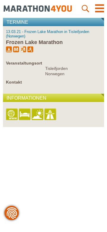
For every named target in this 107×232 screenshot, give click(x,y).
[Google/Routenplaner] (50, 114)
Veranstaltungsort (24, 63)
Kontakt (14, 82)
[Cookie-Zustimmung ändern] (11, 213)
